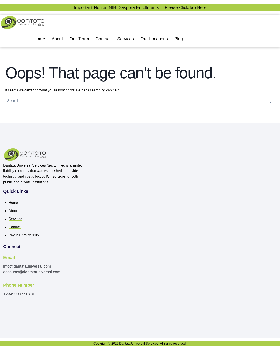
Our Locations (154, 38)
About (57, 38)
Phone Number (18, 285)
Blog (178, 38)
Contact (103, 38)
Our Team (79, 38)
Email (9, 257)
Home (39, 38)
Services (125, 38)
